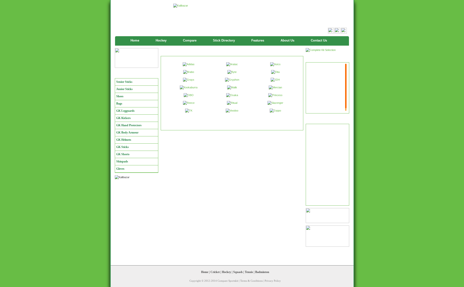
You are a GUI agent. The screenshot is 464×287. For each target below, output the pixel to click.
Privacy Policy (273, 280)
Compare (189, 40)
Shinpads (122, 161)
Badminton (262, 272)
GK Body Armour (127, 132)
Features (257, 40)
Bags (119, 103)
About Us (287, 40)
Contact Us (319, 40)
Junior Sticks (124, 89)
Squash (238, 272)
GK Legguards (125, 110)
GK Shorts (123, 154)
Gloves (120, 168)
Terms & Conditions (251, 280)
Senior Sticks (124, 82)
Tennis (249, 272)
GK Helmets (123, 139)
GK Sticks (122, 147)
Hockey (161, 40)
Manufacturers (127, 74)
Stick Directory (224, 40)
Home (134, 40)
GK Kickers (123, 118)
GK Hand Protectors (129, 125)
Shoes (119, 96)
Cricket (215, 272)
